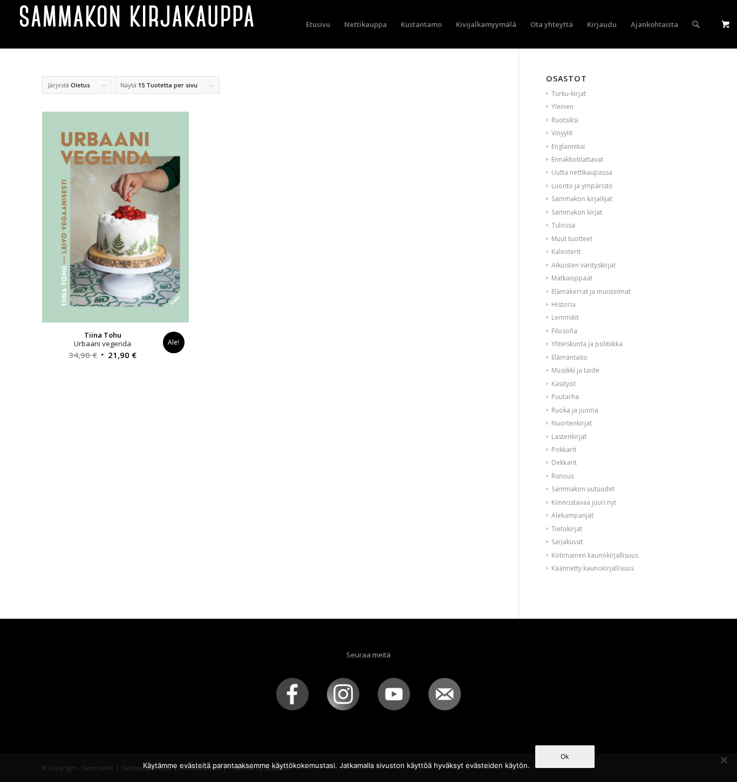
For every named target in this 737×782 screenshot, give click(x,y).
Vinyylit (561, 133)
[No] (723, 759)
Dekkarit (564, 462)
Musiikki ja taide (575, 370)
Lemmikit (565, 317)
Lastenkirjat (568, 436)
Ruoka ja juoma (574, 410)
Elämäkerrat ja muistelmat (591, 291)
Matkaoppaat (571, 278)
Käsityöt (563, 383)
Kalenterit (566, 251)
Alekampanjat (572, 515)
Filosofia (564, 330)
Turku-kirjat (568, 93)
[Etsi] (695, 24)
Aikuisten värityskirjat (583, 265)
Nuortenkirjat (571, 423)
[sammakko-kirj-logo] (138, 24)
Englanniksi (568, 146)
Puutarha (565, 396)
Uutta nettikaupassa (581, 172)
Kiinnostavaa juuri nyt (583, 502)
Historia (563, 304)
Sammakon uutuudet (583, 488)
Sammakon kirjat (576, 212)
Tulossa (563, 225)
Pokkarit (563, 449)
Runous (562, 476)
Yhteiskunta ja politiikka (587, 343)
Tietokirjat (566, 528)
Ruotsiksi (564, 120)
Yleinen (562, 106)
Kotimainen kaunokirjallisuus (594, 555)
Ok (565, 756)
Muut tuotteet (571, 238)
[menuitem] (318, 24)
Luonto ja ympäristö (582, 185)
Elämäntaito (569, 357)
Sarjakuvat (567, 541)
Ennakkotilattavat (577, 159)
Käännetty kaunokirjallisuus (592, 568)
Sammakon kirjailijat (581, 198)
